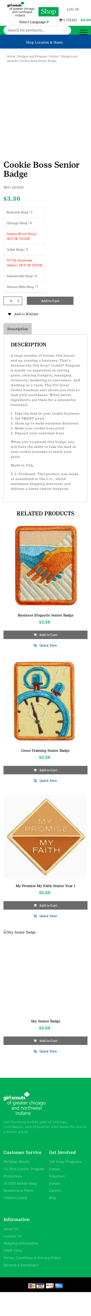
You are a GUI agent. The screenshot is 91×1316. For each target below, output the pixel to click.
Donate (55, 1183)
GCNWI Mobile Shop (20, 1183)
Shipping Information (21, 1243)
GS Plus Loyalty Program (24, 1169)
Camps (54, 1169)
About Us (11, 1229)
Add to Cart (50, 301)
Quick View (48, 645)
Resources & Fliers (18, 1190)
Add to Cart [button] (48, 635)
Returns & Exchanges (21, 1265)
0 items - (66, 20)
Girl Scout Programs (65, 1162)
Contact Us (12, 1236)
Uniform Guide (16, 1198)
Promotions (13, 1176)
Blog (52, 1198)
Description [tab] (17, 329)
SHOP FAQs (13, 1250)
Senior (54, 56)
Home (11, 56)
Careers (55, 1190)
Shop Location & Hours (44, 42)
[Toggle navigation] (84, 32)
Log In (72, 9)
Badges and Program (32, 56)
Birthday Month (16, 1162)
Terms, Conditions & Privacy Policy (32, 1258)
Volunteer (57, 1176)
